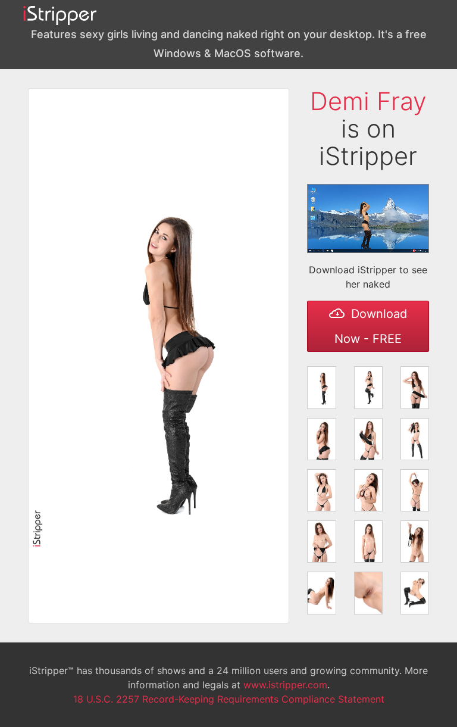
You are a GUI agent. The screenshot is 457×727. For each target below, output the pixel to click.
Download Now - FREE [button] (370, 326)
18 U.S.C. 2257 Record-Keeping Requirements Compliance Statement (228, 699)
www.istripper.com (285, 685)
